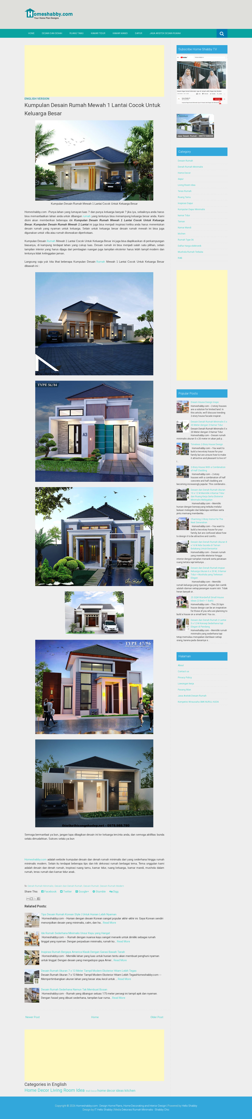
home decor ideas (110, 1090)
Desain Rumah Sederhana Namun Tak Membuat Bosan (74, 989)
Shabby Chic (162, 1109)
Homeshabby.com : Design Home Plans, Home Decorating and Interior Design (121, 1105)
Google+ (83, 891)
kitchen (130, 1090)
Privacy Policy (185, 677)
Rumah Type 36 (186, 239)
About (181, 665)
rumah (87, 216)
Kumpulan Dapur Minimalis (191, 209)
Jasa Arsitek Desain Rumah (165, 33)
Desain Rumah (91, 886)
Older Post (157, 1017)
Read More (109, 922)
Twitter (67, 891)
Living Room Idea (67, 1090)
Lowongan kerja (186, 683)
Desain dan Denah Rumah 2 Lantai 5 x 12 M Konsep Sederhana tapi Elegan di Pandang (208, 623)
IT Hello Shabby (103, 1109)
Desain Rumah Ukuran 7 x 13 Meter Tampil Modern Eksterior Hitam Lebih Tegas (89, 970)
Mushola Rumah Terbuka (190, 252)
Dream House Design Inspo (205, 402)
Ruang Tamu (77, 33)
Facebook (50, 891)
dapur (181, 179)
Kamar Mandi (120, 33)
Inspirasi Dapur (185, 203)
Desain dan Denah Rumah (68, 886)
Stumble (100, 891)
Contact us (183, 671)
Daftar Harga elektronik (189, 246)
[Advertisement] (94, 71)
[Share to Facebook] (38, 899)
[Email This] (28, 899)
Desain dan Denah (52, 33)
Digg (115, 891)
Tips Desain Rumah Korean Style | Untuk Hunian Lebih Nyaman (78, 914)
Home (31, 33)
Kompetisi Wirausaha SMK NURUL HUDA (198, 702)
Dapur (138, 33)
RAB (180, 258)
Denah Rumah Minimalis (40, 886)
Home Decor (37, 1090)
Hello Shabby (189, 1105)
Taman (181, 221)
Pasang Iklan (184, 689)
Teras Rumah (184, 191)
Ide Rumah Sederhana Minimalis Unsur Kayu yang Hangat (75, 933)
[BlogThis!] (31, 899)
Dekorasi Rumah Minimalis (137, 1109)
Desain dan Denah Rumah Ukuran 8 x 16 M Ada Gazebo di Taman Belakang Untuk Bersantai (209, 545)
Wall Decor (91, 1091)
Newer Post (32, 1017)
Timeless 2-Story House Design (207, 444)
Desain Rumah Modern (112, 886)
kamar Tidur (184, 215)
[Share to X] (35, 899)
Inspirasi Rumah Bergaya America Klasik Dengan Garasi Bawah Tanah (83, 952)
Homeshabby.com (35, 859)
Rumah (51, 241)
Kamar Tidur (98, 33)
